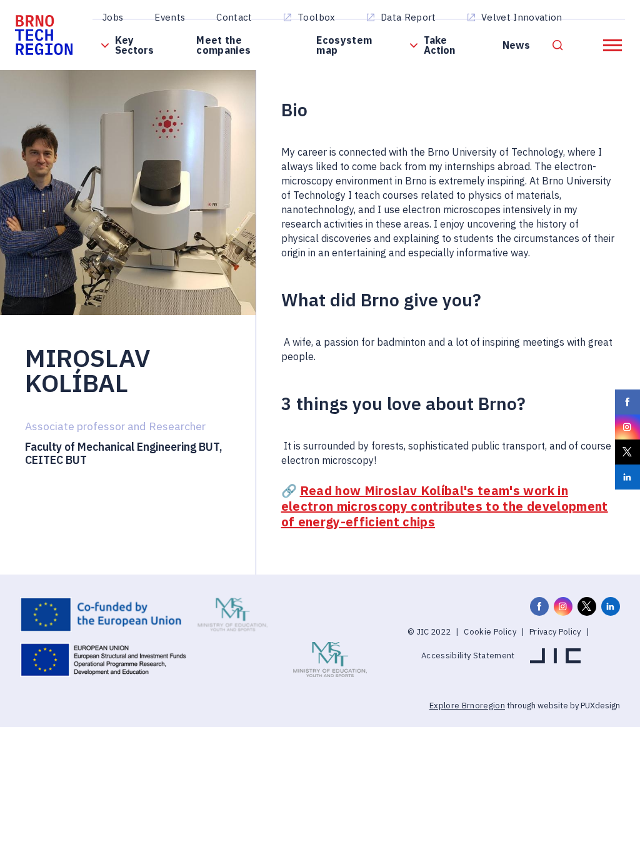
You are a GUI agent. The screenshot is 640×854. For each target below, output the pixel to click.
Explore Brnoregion (467, 705)
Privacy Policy (555, 631)
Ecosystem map (344, 45)
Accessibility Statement (468, 655)
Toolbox (316, 17)
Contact (234, 17)
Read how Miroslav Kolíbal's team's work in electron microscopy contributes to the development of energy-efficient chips (444, 506)
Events (169, 17)
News (516, 45)
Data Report (408, 17)
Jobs (112, 17)
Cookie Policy (490, 631)
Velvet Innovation (521, 17)
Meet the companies (223, 45)
